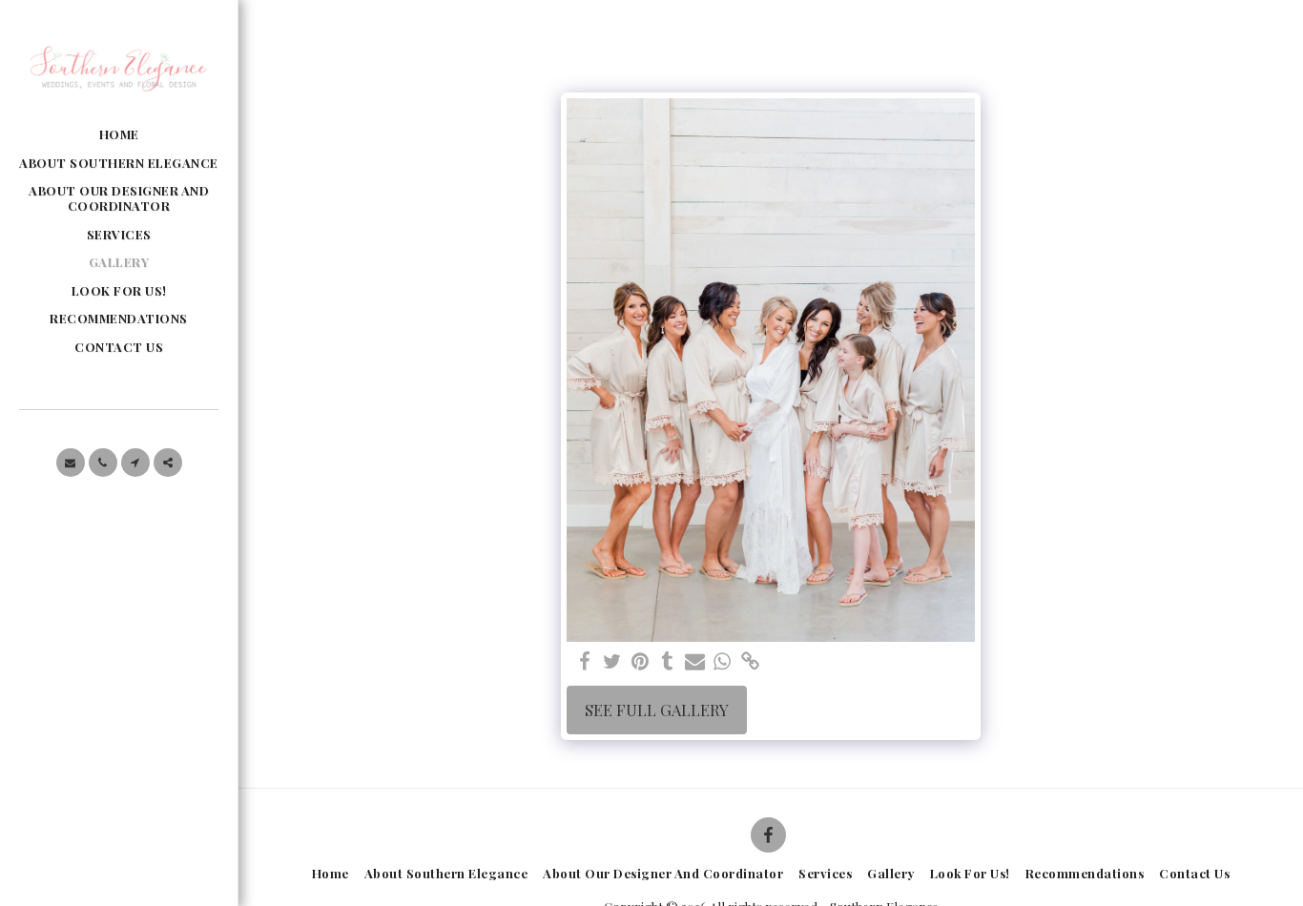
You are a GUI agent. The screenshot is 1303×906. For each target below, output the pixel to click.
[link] (750, 661)
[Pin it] (640, 661)
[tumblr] (667, 661)
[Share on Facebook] (584, 661)
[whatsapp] (723, 661)
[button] (70, 462)
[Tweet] (612, 661)
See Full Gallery (657, 709)
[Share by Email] (695, 661)
